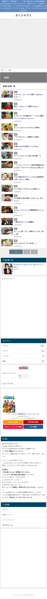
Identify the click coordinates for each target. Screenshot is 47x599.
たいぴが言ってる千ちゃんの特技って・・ (28, 189)
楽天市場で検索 (33, 422)
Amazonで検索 (13, 422)
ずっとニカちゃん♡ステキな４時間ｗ (27, 127)
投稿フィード (7, 515)
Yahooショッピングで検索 (13, 427)
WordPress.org (7, 525)
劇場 (23, 361)
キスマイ (23, 351)
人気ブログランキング (9, 373)
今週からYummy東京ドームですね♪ (26, 146)
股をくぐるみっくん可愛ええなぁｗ (26, 106)
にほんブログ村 (7, 383)
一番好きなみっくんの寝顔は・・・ (26, 222)
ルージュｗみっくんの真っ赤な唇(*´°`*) (27, 156)
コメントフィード (8, 520)
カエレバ (26, 416)
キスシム (23, 346)
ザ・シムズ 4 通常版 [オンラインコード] (23, 414)
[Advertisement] (23, 43)
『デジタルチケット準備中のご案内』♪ (27, 137)
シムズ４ (23, 356)
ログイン (5, 509)
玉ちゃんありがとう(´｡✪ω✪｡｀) (25, 243)
